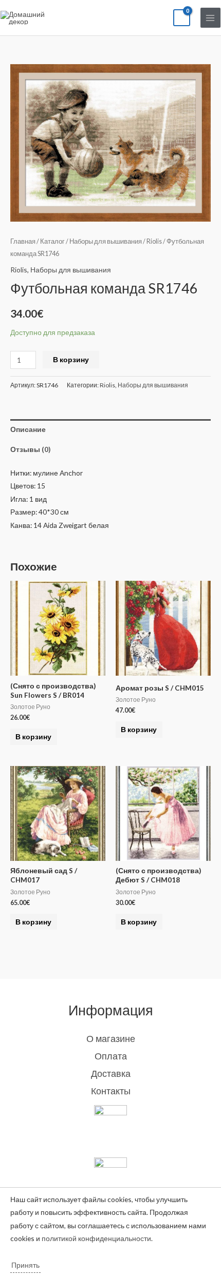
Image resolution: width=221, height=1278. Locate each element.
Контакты (111, 1090)
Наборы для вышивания (105, 241)
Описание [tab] (28, 429)
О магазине (110, 1038)
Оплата (111, 1055)
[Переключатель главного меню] (210, 18)
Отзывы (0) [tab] (30, 449)
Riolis (154, 241)
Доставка (111, 1073)
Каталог (52, 241)
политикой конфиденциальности (96, 1238)
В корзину (71, 359)
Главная (22, 241)
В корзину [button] (33, 736)
